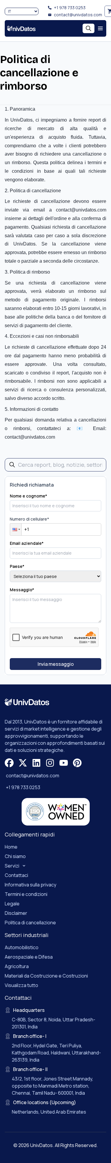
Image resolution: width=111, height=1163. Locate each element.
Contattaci (16, 875)
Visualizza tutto (21, 985)
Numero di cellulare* (29, 519)
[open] (100, 28)
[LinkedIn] (36, 762)
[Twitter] (22, 762)
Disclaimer (16, 913)
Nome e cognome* (28, 496)
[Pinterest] (77, 762)
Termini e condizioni (26, 894)
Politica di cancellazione (30, 922)
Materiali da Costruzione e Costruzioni (46, 976)
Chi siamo (15, 856)
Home (11, 847)
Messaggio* (22, 589)
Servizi (12, 865)
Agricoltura (17, 966)
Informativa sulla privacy (30, 884)
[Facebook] (9, 762)
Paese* (17, 566)
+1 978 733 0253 (70, 7)
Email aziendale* (27, 543)
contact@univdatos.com (78, 14)
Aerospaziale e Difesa (29, 957)
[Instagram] (50, 762)
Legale (12, 903)
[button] (15, 529)
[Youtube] (63, 762)
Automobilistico (21, 947)
